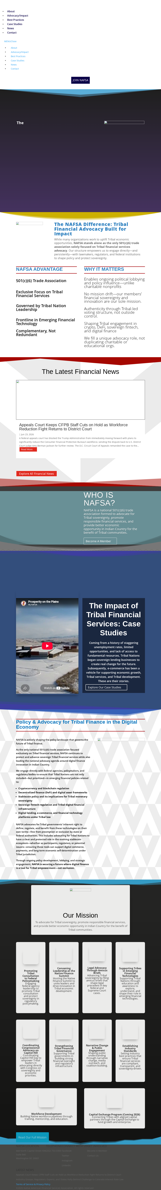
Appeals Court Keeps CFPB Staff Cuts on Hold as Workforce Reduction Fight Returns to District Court (73, 426)
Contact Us (93, 1155)
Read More (27, 449)
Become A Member (98, 541)
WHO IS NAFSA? (99, 499)
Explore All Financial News (36, 473)
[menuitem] (11, 11)
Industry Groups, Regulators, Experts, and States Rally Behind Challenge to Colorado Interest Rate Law (69, 1179)
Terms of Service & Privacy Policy (33, 1184)
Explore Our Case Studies (104, 687)
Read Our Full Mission (32, 1137)
